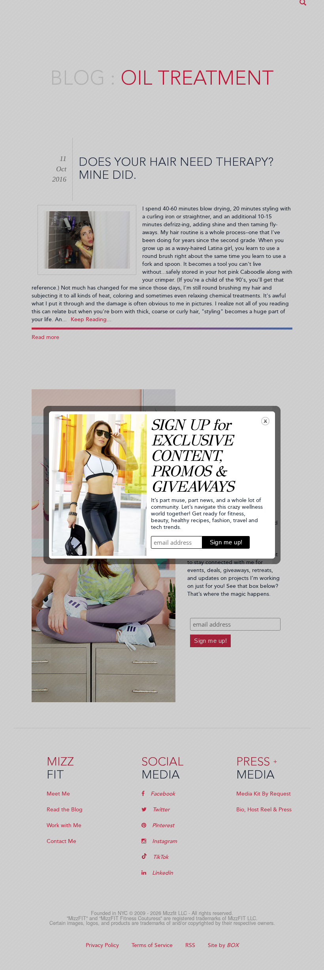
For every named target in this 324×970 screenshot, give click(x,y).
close (265, 421)
